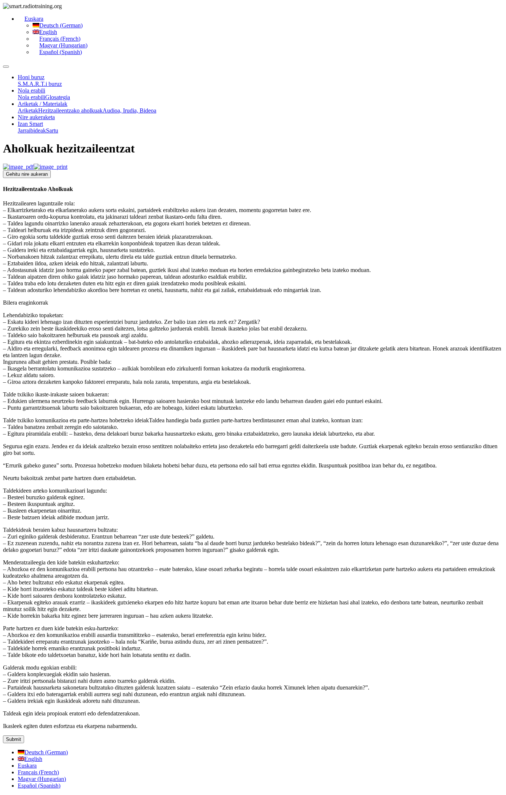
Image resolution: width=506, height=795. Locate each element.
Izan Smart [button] (30, 124)
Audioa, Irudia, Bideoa (129, 110)
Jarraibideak (32, 130)
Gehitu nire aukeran (27, 174)
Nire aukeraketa (36, 117)
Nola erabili (31, 97)
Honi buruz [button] (31, 77)
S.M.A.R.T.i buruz (40, 84)
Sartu (52, 130)
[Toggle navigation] (6, 67)
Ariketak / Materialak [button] (42, 104)
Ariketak (28, 110)
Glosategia (57, 97)
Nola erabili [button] (31, 90)
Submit (13, 739)
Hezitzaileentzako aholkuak (70, 110)
